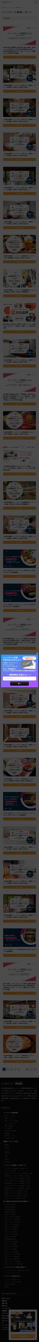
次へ (19, 683)
